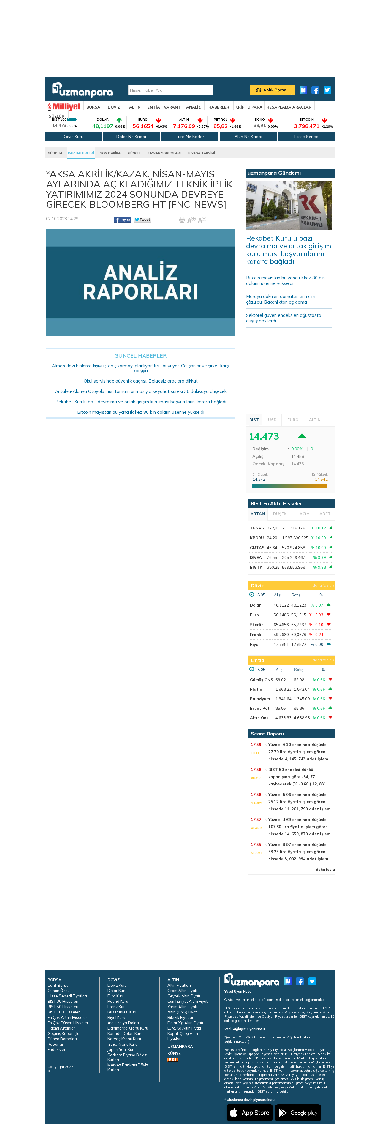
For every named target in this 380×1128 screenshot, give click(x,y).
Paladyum (260, 698)
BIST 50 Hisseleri (63, 1006)
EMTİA (153, 107)
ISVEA (256, 557)
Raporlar (56, 1044)
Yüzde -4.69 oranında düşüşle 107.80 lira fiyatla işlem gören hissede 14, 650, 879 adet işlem (299, 826)
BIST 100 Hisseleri (64, 1012)
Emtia (257, 660)
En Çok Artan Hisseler (67, 1017)
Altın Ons (259, 717)
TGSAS (257, 528)
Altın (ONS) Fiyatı (182, 1012)
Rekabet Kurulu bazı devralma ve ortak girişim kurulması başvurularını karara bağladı (140, 402)
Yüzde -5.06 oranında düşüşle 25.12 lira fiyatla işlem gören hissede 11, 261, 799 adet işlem (299, 801)
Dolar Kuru (116, 990)
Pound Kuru (117, 1001)
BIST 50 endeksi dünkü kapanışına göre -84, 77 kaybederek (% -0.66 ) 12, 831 (297, 776)
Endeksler (57, 1049)
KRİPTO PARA (248, 107)
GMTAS (257, 547)
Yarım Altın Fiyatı (182, 1006)
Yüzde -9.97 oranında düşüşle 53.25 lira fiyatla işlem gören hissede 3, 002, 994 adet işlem (298, 851)
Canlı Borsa (58, 985)
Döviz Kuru (73, 136)
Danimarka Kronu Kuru (127, 1028)
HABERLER (218, 107)
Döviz (257, 585)
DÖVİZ (114, 107)
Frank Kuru (117, 1006)
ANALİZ (193, 107)
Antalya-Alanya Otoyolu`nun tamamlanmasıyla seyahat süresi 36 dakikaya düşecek (141, 391)
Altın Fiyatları (179, 985)
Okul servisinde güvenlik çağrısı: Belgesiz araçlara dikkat (141, 381)
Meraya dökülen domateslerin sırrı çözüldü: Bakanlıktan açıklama (280, 299)
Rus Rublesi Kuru (122, 1012)
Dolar (255, 605)
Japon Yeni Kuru (121, 1049)
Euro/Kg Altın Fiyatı (184, 1028)
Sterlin (257, 624)
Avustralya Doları (123, 1022)
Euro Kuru (115, 996)
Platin (256, 689)
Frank (255, 634)
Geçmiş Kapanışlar (64, 1033)
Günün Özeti (59, 990)
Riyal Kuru (116, 1017)
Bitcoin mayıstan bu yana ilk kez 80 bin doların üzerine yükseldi (140, 412)
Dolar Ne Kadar (131, 136)
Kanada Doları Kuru (124, 1033)
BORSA (93, 107)
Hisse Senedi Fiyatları (67, 996)
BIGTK (256, 567)
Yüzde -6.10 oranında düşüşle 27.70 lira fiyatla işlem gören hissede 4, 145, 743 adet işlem (298, 751)
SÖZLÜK (56, 116)
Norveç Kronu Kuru (124, 1038)
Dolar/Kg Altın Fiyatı (185, 1022)
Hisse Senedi (306, 136)
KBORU (257, 537)
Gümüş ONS (261, 679)
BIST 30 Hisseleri (63, 1001)
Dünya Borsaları (62, 1038)
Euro (254, 614)
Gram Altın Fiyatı (182, 990)
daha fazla (322, 585)
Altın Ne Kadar (249, 136)
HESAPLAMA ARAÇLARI (289, 107)
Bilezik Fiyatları (180, 1017)
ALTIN (135, 107)
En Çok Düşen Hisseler (68, 1022)
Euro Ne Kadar (190, 136)
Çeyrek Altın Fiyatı (183, 996)
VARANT (172, 107)
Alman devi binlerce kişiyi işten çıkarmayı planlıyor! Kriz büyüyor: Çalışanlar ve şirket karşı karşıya (140, 368)
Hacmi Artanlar (61, 1028)
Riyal (255, 644)
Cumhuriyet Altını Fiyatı (187, 1001)
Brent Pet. (260, 708)
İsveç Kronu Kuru (122, 1044)
